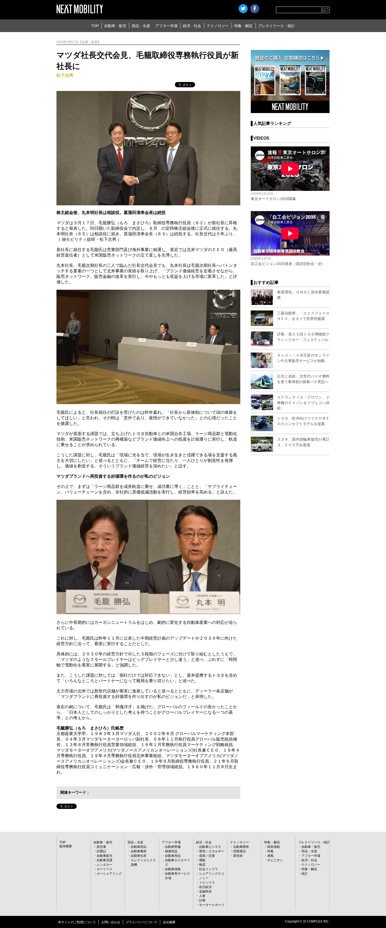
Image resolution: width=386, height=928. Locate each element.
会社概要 (169, 922)
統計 (304, 873)
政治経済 (205, 887)
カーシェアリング (109, 873)
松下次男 (64, 75)
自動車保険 (173, 869)
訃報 (202, 900)
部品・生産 (141, 26)
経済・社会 (192, 26)
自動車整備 (173, 847)
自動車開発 (241, 847)
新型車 (101, 847)
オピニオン (275, 860)
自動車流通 (104, 860)
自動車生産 (139, 856)
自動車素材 (139, 851)
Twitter (243, 8)
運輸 (202, 860)
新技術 (238, 856)
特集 (270, 851)
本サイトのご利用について (77, 922)
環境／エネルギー (211, 851)
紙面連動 (273, 847)
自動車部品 (139, 847)
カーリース (104, 869)
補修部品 (171, 851)
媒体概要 (65, 846)
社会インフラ (208, 869)
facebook (254, 8)
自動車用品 (173, 856)
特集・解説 (243, 26)
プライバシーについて (141, 922)
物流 (202, 864)
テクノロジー (218, 26)
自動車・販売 (115, 26)
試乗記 (101, 851)
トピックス (207, 882)
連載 (270, 856)
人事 (202, 896)
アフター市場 (166, 26)
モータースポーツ (211, 905)
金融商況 (205, 891)
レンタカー (104, 864)
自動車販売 (104, 856)
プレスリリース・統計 (276, 26)
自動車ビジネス (210, 847)
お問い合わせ (110, 922)
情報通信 (239, 851)
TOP (95, 26)
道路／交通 (207, 856)
